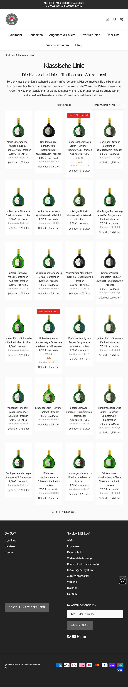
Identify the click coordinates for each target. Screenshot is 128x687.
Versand (72, 581)
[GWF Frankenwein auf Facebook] (69, 636)
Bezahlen (72, 587)
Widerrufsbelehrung (79, 558)
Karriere (10, 546)
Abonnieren (80, 625)
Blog (78, 45)
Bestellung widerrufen (27, 607)
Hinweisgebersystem (80, 570)
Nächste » (70, 511)
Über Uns (113, 35)
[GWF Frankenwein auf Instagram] (79, 636)
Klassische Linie (26, 54)
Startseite (10, 54)
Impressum (74, 546)
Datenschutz (74, 552)
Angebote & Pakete (62, 35)
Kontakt (72, 593)
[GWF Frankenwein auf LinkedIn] (84, 636)
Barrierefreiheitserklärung (83, 564)
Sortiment (15, 35)
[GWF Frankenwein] (12, 19)
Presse (9, 552)
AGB (70, 540)
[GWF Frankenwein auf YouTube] (74, 636)
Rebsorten (36, 35)
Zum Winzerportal (78, 576)
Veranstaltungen (57, 45)
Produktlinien (91, 35)
